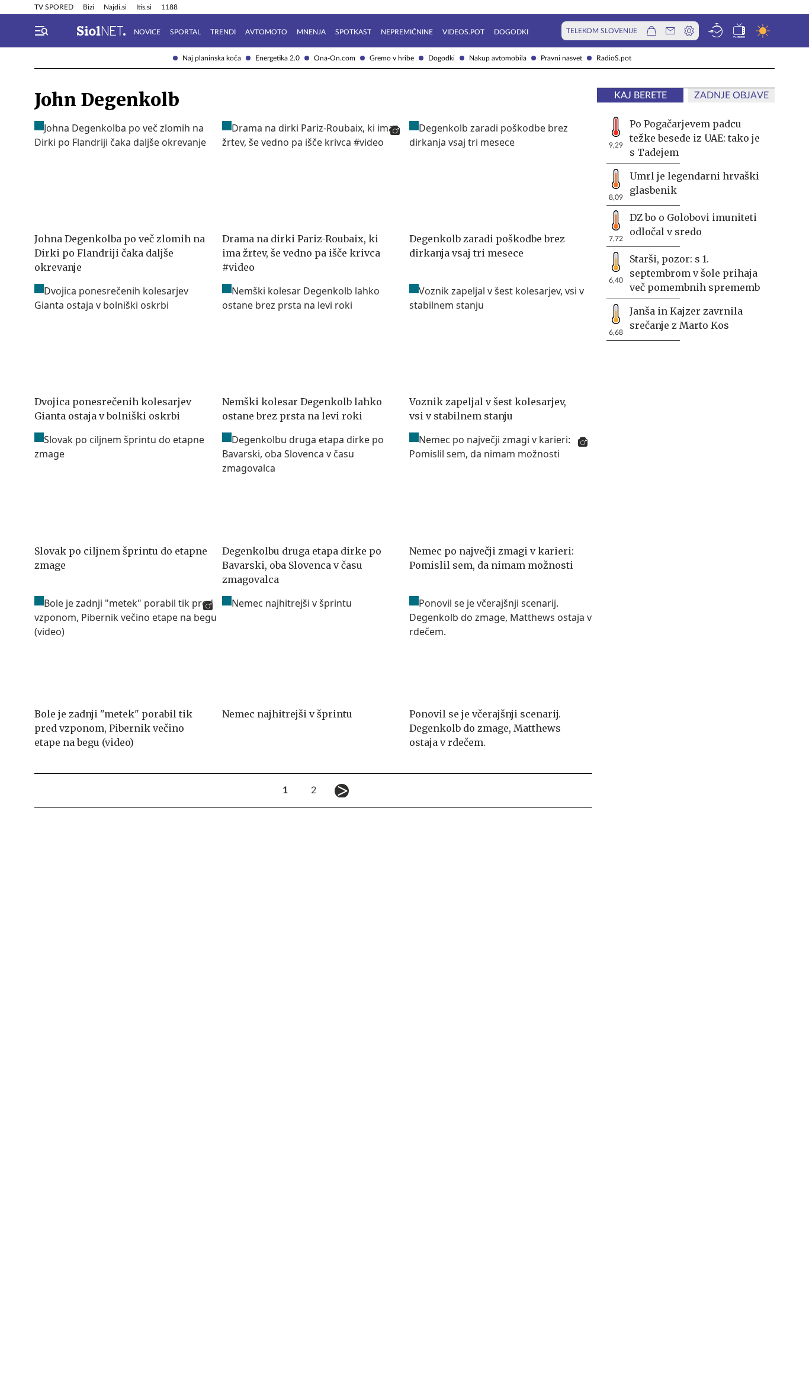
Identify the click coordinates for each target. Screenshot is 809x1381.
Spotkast (353, 32)
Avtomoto (266, 32)
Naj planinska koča (211, 58)
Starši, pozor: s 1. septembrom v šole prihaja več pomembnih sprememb (695, 273)
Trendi (223, 32)
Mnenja (311, 32)
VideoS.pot (463, 32)
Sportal (185, 32)
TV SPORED (53, 7)
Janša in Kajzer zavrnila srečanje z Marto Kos (686, 318)
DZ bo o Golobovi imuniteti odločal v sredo (693, 225)
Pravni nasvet (561, 58)
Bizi (88, 7)
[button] (41, 31)
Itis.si (144, 7)
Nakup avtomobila (498, 58)
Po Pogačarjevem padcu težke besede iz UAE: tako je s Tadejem (695, 138)
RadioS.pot (613, 58)
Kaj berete (640, 95)
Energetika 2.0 (277, 58)
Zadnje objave (731, 95)
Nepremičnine (407, 32)
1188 (169, 7)
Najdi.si (115, 7)
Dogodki (441, 58)
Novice (147, 32)
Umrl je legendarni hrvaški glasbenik (694, 183)
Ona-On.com (334, 58)
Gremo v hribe (392, 58)
